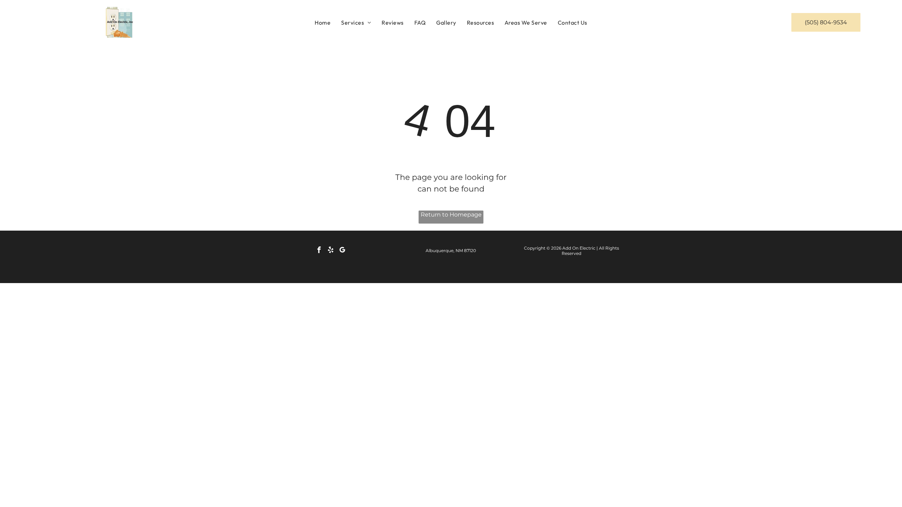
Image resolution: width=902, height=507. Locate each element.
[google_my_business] (342, 251)
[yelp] (330, 251)
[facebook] (319, 251)
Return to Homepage (451, 214)
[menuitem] (322, 22)
